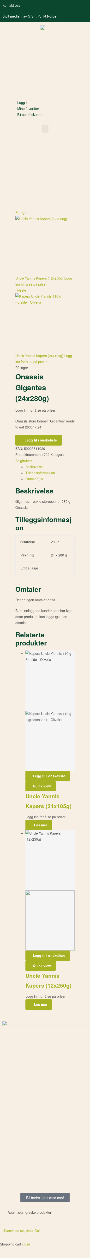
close (26, 1244)
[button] (45, 129)
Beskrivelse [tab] (34, 466)
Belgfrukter (23, 460)
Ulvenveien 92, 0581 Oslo (22, 1230)
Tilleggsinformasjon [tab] (40, 472)
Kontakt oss (11, 5)
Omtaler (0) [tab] (34, 478)
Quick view (42, 786)
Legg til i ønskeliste (40, 440)
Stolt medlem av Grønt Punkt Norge (29, 16)
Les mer (40, 825)
